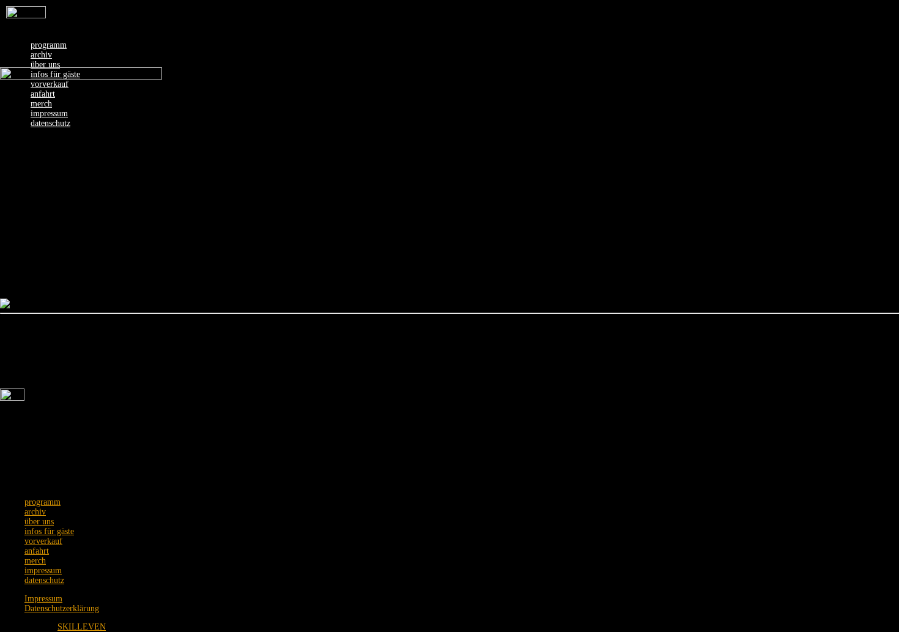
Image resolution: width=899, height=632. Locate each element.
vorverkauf (43, 541)
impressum (43, 570)
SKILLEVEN (81, 626)
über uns (45, 64)
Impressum (43, 598)
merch (35, 560)
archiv (41, 54)
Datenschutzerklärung (61, 608)
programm (49, 45)
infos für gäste (49, 531)
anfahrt (36, 551)
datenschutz (44, 580)
